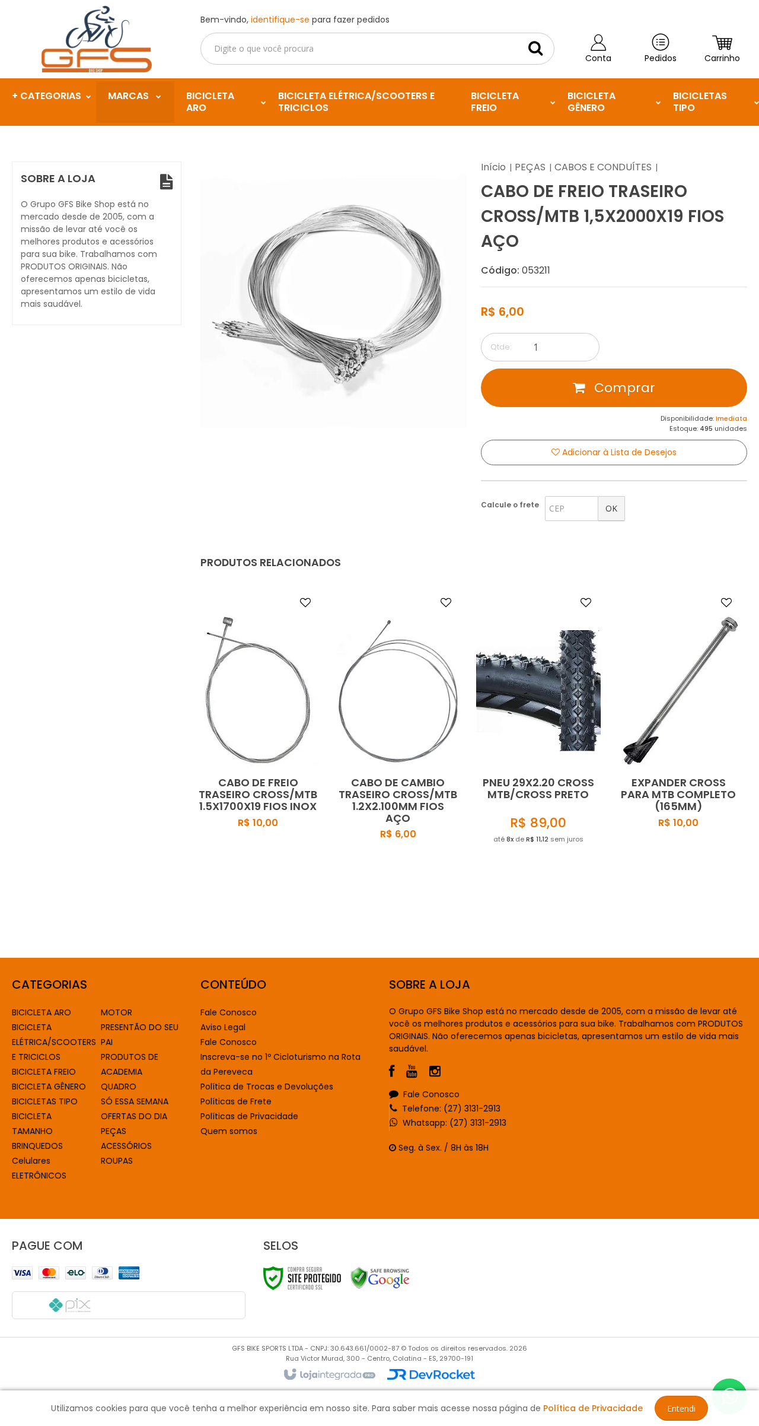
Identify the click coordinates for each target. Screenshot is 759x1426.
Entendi (681, 1408)
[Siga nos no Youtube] (417, 1073)
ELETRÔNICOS (39, 1176)
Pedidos (661, 58)
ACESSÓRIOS (126, 1146)
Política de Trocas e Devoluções (266, 1086)
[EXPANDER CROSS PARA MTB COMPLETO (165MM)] (678, 744)
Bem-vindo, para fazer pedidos (295, 20)
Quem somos (228, 1131)
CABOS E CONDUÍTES (603, 167)
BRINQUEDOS (37, 1146)
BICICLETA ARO (41, 1012)
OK (611, 508)
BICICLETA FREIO (44, 1072)
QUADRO (118, 1086)
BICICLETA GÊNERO (49, 1086)
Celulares (31, 1161)
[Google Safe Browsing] (380, 1278)
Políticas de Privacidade (249, 1116)
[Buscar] (535, 48)
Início (493, 167)
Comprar (623, 388)
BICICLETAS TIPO (45, 1101)
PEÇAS (530, 167)
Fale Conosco (228, 1012)
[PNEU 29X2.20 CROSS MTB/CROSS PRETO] (538, 744)
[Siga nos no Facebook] (397, 1073)
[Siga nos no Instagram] (440, 1073)
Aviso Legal (222, 1027)
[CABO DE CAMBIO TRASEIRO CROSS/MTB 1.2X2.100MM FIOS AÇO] (398, 744)
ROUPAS (117, 1161)
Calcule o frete (510, 505)
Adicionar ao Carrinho (272, 817)
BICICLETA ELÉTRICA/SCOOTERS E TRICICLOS (54, 1042)
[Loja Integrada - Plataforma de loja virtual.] (329, 1375)
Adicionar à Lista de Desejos (618, 452)
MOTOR (116, 1012)
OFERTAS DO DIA (134, 1116)
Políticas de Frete (236, 1101)
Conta (598, 58)
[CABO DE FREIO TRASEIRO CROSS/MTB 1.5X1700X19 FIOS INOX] (258, 744)
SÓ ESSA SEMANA (134, 1101)
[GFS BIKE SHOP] (96, 39)
